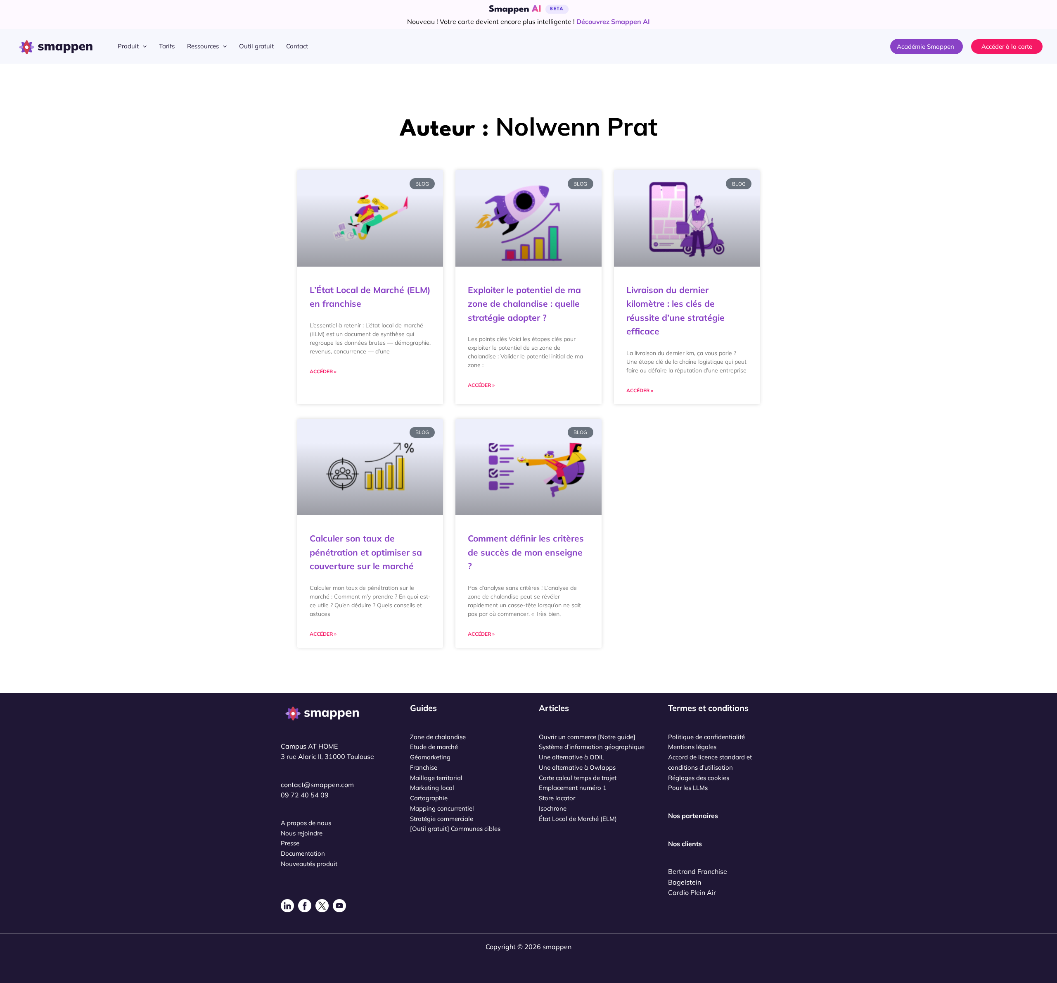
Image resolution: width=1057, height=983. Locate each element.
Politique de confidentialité (706, 737)
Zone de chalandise (438, 737)
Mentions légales (692, 747)
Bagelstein (684, 882)
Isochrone (552, 808)
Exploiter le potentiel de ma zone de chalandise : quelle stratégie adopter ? (524, 303)
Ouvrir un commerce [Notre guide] (587, 737)
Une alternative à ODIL (571, 757)
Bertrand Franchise (697, 871)
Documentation (303, 853)
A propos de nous (306, 823)
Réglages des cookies (698, 778)
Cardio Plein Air (692, 892)
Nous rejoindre (301, 833)
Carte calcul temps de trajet (577, 778)
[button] (143, 46)
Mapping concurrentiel (442, 808)
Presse (290, 843)
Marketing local (432, 788)
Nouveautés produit (309, 864)
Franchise (423, 767)
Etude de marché (434, 747)
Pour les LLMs (688, 788)
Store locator (557, 798)
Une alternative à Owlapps (577, 767)
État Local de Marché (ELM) (578, 819)
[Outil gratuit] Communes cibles (455, 829)
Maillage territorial (436, 778)
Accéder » (323, 371)
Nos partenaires (693, 815)
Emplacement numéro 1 (573, 788)
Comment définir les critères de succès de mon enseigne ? (526, 552)
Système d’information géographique (592, 747)
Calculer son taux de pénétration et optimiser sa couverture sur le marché (366, 552)
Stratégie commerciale (441, 819)
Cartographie (429, 798)
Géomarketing (430, 757)
